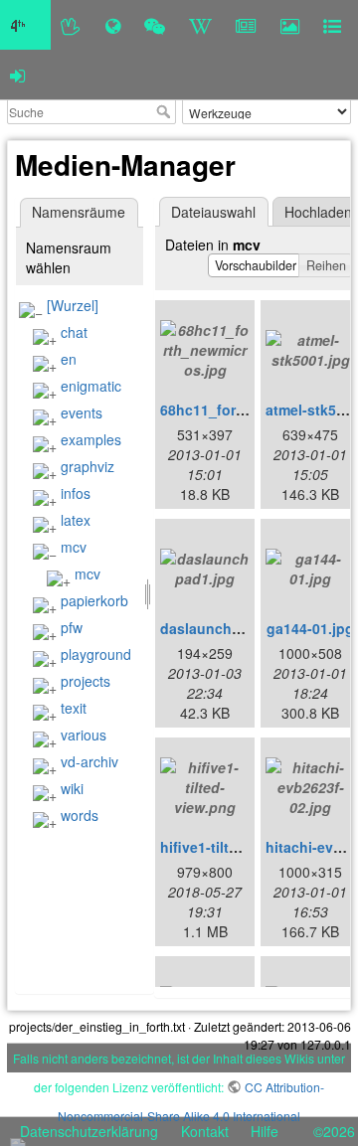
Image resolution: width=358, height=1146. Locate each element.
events (81, 412)
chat (74, 332)
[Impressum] (332, 25)
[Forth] (71, 25)
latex (75, 520)
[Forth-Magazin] (246, 25)
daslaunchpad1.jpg (225, 628)
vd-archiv (89, 761)
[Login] (17, 74)
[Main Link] (25, 25)
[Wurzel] (72, 305)
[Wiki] (200, 25)
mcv (74, 547)
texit (74, 708)
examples (91, 439)
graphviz (87, 466)
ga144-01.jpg (310, 628)
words (79, 815)
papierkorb (94, 600)
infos (75, 493)
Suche (165, 111)
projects (85, 681)
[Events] (154, 25)
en (69, 359)
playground (96, 654)
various (83, 734)
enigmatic (91, 386)
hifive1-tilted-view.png (236, 847)
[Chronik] (112, 25)
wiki (72, 788)
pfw (72, 627)
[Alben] (289, 25)
